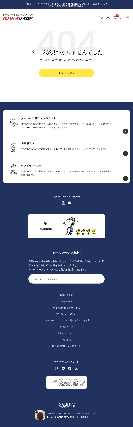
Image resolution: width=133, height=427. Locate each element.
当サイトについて (66, 333)
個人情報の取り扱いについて (66, 345)
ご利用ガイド (66, 326)
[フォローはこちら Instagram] (63, 203)
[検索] (121, 17)
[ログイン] (108, 17)
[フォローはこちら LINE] (69, 203)
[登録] (100, 280)
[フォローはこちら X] (76, 368)
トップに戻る (66, 72)
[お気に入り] (101, 17)
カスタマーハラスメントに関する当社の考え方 (66, 320)
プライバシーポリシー (66, 314)
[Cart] (114, 17)
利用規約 (66, 339)
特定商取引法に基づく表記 (66, 307)
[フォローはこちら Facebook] (69, 368)
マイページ (66, 301)
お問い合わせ (66, 295)
